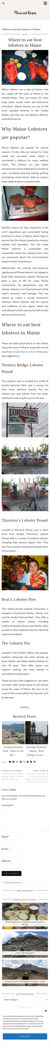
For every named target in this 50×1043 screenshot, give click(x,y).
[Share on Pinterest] (21, 762)
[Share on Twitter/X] (17, 762)
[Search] (3, 3)
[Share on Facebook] (13, 762)
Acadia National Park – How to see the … (13, 751)
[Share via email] (10, 762)
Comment (8, 805)
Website (6, 860)
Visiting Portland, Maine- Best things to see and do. (13, 775)
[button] (46, 3)
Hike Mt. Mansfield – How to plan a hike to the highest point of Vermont (36, 776)
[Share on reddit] (31, 762)
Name (6, 836)
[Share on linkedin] (27, 762)
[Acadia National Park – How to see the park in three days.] (13, 732)
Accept (25, 1036)
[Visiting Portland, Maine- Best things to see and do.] (36, 732)
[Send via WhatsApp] (24, 762)
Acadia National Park (24, 351)
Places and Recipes (25, 13)
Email (5, 848)
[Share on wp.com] (35, 762)
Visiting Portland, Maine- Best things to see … (36, 751)
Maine (25, 34)
